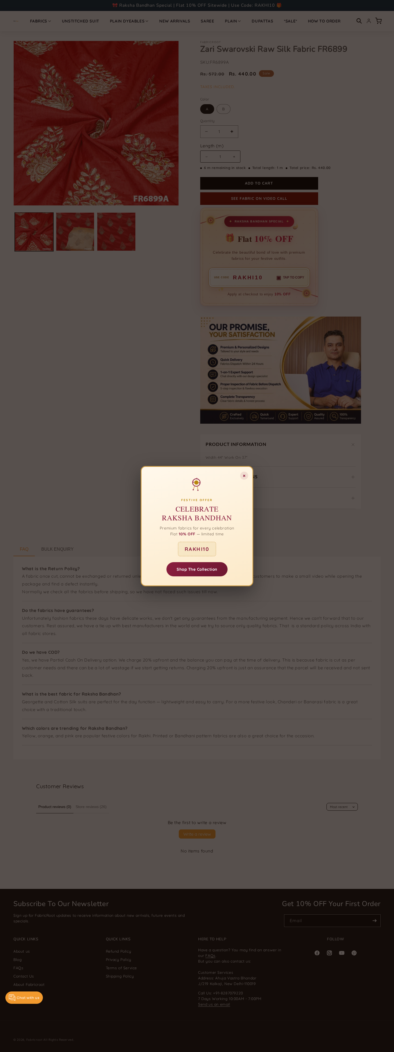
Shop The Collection (197, 569)
